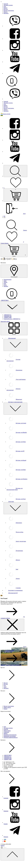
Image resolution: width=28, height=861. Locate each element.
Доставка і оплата (8, 5)
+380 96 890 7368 (8, 652)
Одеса (5, 285)
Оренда (5, 12)
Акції (5, 687)
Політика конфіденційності (10, 737)
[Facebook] (15, 38)
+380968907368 (7, 316)
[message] (15, 99)
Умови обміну (7, 730)
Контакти (6, 13)
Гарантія (6, 3)
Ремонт (5, 7)
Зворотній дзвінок (5, 321)
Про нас (6, 682)
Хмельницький (7, 279)
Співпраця (6, 732)
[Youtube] (15, 61)
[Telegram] (15, 73)
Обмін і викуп (7, 707)
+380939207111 (7, 314)
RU (4, 216)
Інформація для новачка (10, 736)
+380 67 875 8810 (9, 650)
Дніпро (5, 282)
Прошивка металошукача (10, 734)
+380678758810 (7, 755)
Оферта (5, 733)
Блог (5, 685)
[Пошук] (15, 171)
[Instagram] (15, 50)
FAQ (5, 6)
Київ (5, 283)
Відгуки (6, 9)
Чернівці (6, 286)
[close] (12, 625)
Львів (5, 280)
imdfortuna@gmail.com (15, 665)
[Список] (12, 307)
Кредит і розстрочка (9, 10)
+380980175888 (7, 317)
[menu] (1, 1)
